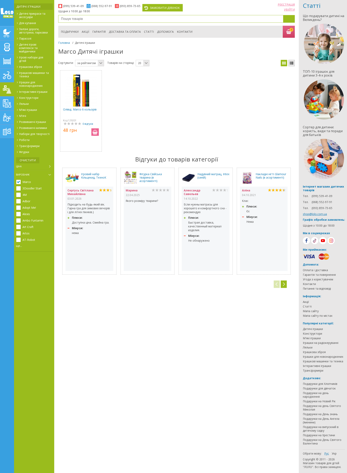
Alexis (26, 214)
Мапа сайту (311, 311)
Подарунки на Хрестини (319, 435)
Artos (26, 233)
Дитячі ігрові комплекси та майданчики (28, 48)
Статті (149, 32)
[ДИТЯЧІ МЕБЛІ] (7, 61)
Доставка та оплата (125, 32)
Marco (26, 182)
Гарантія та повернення (319, 275)
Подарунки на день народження (316, 394)
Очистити (28, 160)
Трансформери (29, 146)
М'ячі (22, 116)
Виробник (23, 174)
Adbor (26, 201)
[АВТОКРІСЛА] (7, 47)
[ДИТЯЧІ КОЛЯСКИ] (7, 33)
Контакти (184, 32)
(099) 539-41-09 (73, 6)
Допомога (165, 32)
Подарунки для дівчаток (319, 388)
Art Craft (28, 227)
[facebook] (306, 240)
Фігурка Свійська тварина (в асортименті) (150, 177)
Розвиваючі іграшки (32, 122)
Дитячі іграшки (28, 6)
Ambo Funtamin (32, 220)
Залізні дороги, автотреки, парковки (33, 30)
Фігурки (24, 152)
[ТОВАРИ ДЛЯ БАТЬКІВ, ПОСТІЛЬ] (7, 132)
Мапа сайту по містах (317, 316)
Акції (85, 32)
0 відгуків (88, 124)
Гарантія (99, 32)
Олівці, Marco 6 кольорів (80, 109)
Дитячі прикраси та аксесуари (32, 15)
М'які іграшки (28, 110)
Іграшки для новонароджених (31, 84)
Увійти (289, 9)
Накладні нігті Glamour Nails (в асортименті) (271, 175)
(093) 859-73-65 (130, 6)
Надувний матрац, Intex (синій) (213, 175)
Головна (64, 43)
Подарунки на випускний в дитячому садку (321, 428)
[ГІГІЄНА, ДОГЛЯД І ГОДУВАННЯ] (7, 117)
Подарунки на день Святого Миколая (322, 407)
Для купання (27, 23)
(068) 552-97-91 (101, 6)
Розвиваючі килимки (33, 128)
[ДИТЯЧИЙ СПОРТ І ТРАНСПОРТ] (7, 75)
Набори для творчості (34, 134)
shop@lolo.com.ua (315, 214)
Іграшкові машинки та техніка (34, 74)
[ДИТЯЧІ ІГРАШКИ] (7, 89)
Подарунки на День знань (320, 414)
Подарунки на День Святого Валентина (322, 441)
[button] (284, 284)
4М (24, 194)
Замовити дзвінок (165, 8)
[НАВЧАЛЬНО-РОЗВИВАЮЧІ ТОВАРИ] (7, 103)
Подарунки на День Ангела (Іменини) (321, 420)
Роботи (24, 140)
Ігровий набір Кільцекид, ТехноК (93, 175)
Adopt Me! (29, 207)
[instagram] (331, 240)
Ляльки (24, 104)
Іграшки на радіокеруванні (320, 343)
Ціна (19, 166)
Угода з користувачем (318, 279)
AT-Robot (28, 239)
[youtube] (323, 240)
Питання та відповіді (317, 288)
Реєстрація (286, 4)
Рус (326, 453)
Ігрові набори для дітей (31, 59)
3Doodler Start (32, 188)
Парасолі (25, 38)
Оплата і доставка (315, 270)
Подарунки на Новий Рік (319, 401)
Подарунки (70, 32)
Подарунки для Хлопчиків (320, 384)
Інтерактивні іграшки (33, 92)
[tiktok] (314, 240)
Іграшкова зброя (30, 67)
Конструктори (28, 98)
